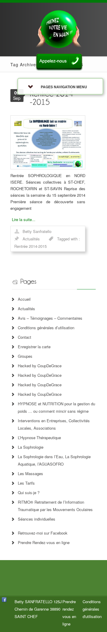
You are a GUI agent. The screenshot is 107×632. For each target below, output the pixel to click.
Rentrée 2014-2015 (30, 246)
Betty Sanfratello (37, 231)
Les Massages (30, 473)
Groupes (25, 356)
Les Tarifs (26, 483)
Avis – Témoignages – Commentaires (50, 318)
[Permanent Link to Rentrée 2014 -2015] (52, 97)
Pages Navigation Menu (64, 86)
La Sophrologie (30, 447)
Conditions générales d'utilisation (92, 609)
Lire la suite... (23, 219)
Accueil (24, 299)
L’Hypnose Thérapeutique (39, 437)
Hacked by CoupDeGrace (40, 365)
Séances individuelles (36, 519)
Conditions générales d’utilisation (46, 327)
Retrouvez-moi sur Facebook (42, 533)
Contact (24, 337)
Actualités (31, 239)
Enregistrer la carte (34, 346)
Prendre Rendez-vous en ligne (44, 542)
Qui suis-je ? (29, 492)
